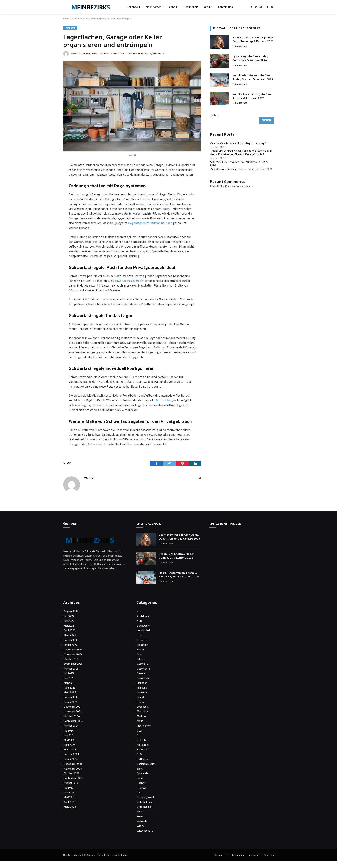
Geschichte (143, 668)
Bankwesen (143, 625)
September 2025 (73, 663)
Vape (140, 811)
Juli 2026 (69, 616)
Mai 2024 (69, 740)
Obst (139, 730)
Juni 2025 (69, 678)
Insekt (140, 697)
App (139, 611)
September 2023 (73, 778)
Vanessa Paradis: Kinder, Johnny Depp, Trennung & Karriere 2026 (252, 39)
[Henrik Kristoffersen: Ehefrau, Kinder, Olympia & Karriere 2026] (219, 80)
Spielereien (143, 773)
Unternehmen (144, 806)
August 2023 (71, 783)
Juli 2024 (69, 730)
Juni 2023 (69, 792)
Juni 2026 (69, 621)
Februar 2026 (71, 640)
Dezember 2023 (73, 764)
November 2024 (73, 711)
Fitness (141, 659)
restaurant (143, 744)
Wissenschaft (145, 830)
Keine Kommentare (139, 54)
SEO (139, 754)
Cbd (139, 635)
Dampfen (142, 640)
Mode (140, 721)
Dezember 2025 (73, 649)
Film (139, 654)
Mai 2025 (69, 683)
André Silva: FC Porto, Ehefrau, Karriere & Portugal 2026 (252, 96)
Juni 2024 (69, 735)
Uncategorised (145, 797)
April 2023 (69, 802)
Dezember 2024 (73, 706)
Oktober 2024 (72, 716)
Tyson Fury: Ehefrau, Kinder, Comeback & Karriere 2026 (250, 58)
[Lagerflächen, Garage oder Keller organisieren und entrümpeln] (132, 106)
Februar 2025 (71, 697)
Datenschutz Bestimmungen (229, 855)
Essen (140, 649)
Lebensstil (133, 7)
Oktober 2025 (72, 659)
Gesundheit (190, 7)
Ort (139, 735)
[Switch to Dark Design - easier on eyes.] (272, 7)
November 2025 (73, 654)
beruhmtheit (144, 630)
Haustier (142, 683)
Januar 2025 (71, 702)
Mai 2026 (69, 625)
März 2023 (70, 806)
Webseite (142, 821)
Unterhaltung (144, 802)
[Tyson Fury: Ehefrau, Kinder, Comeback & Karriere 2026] (219, 61)
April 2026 (69, 630)
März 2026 (70, 635)
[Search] (267, 7)
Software (142, 759)
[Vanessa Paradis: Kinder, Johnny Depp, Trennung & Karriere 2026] (219, 42)
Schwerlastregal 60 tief (128, 280)
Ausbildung (143, 616)
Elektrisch (142, 644)
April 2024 (70, 744)
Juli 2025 (69, 673)
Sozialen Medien (146, 764)
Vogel (140, 816)
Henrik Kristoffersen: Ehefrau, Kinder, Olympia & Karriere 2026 (252, 77)
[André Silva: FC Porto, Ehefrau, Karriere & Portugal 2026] (219, 98)
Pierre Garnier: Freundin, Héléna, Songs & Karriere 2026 (241, 169)
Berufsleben (164, 400)
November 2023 (73, 768)
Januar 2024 (71, 759)
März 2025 (70, 692)
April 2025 (69, 687)
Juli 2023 (69, 787)
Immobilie (142, 687)
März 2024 (70, 749)
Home (66, 19)
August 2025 (71, 668)
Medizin (141, 716)
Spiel (140, 768)
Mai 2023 (69, 797)
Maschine (142, 711)
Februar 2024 (71, 754)
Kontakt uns (225, 7)
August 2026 (71, 611)
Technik (172, 7)
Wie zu (208, 7)
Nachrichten (153, 7)
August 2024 (71, 725)
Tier (139, 792)
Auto (140, 621)
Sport (140, 778)
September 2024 (73, 721)
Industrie (142, 692)
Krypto (141, 702)
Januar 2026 (71, 644)
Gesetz (141, 673)
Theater (141, 787)
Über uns (269, 855)
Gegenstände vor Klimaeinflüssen (150, 223)
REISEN (141, 740)
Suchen (214, 115)
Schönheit (142, 749)
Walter (76, 54)
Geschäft (142, 663)
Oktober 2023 (72, 773)
